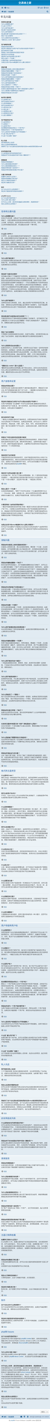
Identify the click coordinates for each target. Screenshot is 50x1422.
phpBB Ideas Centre (16, 1356)
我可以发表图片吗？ (7, 105)
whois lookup (25, 1372)
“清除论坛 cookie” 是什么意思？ (11, 40)
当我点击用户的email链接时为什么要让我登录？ (16, 62)
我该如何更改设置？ (7, 46)
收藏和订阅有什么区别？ (9, 176)
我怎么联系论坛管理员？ (9, 204)
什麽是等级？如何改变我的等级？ (11, 60)
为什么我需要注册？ (7, 24)
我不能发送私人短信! (7, 142)
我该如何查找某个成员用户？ (10, 168)
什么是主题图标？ (7, 115)
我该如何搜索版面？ (7, 162)
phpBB (19, 464)
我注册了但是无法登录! (8, 30)
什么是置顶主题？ (7, 111)
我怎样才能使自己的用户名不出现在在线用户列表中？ (18, 48)
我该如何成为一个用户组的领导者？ (12, 130)
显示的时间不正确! (7, 50)
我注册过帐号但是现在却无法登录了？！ (14, 34)
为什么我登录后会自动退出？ (10, 38)
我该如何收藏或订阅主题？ (9, 178)
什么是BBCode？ (6, 99)
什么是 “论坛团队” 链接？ (9, 136)
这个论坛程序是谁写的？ (9, 198)
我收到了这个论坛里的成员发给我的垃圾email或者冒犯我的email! (21, 146)
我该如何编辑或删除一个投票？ (11, 79)
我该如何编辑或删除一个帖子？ (11, 71)
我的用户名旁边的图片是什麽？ (11, 56)
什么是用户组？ (6, 126)
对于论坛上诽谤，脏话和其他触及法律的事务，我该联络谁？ (20, 202)
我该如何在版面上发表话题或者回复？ (13, 69)
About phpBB (23, 1343)
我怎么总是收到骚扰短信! (9, 144)
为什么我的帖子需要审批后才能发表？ (13, 90)
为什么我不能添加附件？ (9, 83)
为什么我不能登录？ (7, 32)
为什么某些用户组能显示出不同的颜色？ (14, 132)
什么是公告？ (5, 109)
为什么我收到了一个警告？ (9, 85)
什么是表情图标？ (7, 103)
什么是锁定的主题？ (7, 113)
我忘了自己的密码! (7, 36)
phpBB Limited (26, 1339)
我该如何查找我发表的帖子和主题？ (12, 170)
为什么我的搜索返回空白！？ (10, 166)
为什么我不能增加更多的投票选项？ (12, 77)
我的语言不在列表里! (7, 54)
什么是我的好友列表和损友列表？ (11, 153)
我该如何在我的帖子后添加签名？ (11, 73)
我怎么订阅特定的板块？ (9, 180)
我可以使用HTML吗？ (8, 101)
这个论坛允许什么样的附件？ (10, 189)
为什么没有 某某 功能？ (8, 200)
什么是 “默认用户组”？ (8, 134)
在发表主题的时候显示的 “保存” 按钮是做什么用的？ (17, 89)
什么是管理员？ (6, 122)
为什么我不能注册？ (7, 28)
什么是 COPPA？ (6, 26)
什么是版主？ (5, 124)
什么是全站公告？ (7, 107)
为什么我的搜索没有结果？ (9, 164)
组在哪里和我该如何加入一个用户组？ (13, 128)
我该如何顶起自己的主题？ (9, 92)
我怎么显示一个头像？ (8, 58)
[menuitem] (6, 7)
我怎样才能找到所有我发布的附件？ (12, 191)
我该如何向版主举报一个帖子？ (11, 87)
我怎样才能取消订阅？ (8, 182)
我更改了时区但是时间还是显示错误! (12, 52)
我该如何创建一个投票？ (9, 75)
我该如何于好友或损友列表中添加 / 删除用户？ (16, 155)
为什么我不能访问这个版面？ (10, 81)
